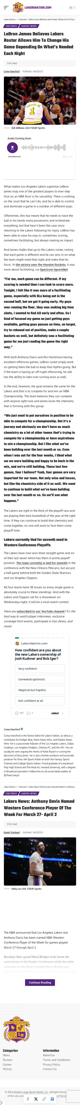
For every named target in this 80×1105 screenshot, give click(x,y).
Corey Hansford (12, 71)
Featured (11, 26)
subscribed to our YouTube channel (40, 611)
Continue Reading (40, 982)
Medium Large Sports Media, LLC (31, 1092)
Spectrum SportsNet (54, 269)
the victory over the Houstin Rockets (40, 264)
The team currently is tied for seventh (41, 563)
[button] (7, 7)
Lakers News (29, 26)
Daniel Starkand (12, 832)
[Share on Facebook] (28, 1099)
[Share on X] (36, 1099)
